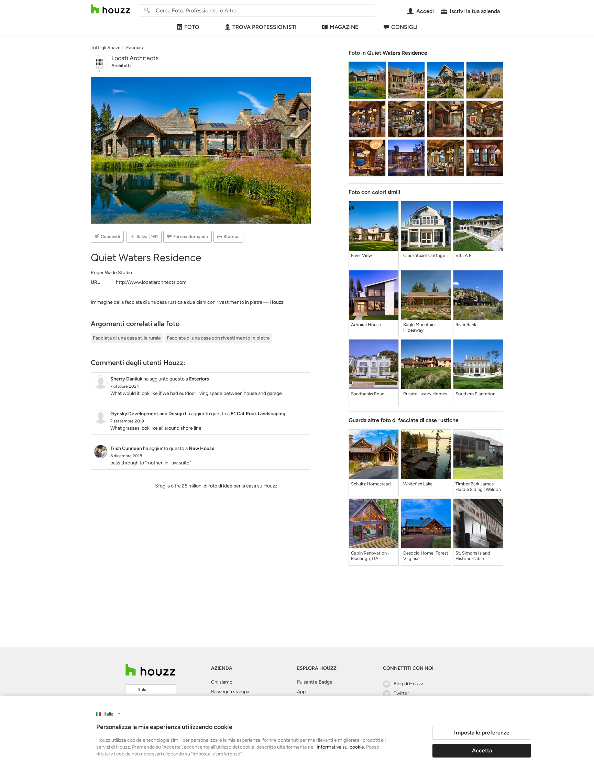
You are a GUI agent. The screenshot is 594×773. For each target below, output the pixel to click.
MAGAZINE (344, 27)
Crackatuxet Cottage (424, 255)
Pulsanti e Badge (314, 682)
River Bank (465, 324)
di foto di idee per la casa (230, 486)
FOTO (191, 27)
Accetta (482, 750)
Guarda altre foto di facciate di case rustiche (404, 420)
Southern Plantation (475, 393)
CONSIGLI (404, 27)
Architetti (121, 65)
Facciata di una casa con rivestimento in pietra (218, 338)
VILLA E (463, 255)
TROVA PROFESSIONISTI (264, 27)
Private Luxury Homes (425, 393)
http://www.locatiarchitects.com (151, 282)
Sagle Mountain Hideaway (418, 327)
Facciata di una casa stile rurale (127, 338)
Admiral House (366, 324)
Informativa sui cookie (340, 747)
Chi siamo (221, 682)
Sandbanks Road (368, 393)
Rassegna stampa (230, 692)
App (301, 692)
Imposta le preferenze (481, 732)
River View (361, 255)
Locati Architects (134, 58)
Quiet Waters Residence (397, 53)
